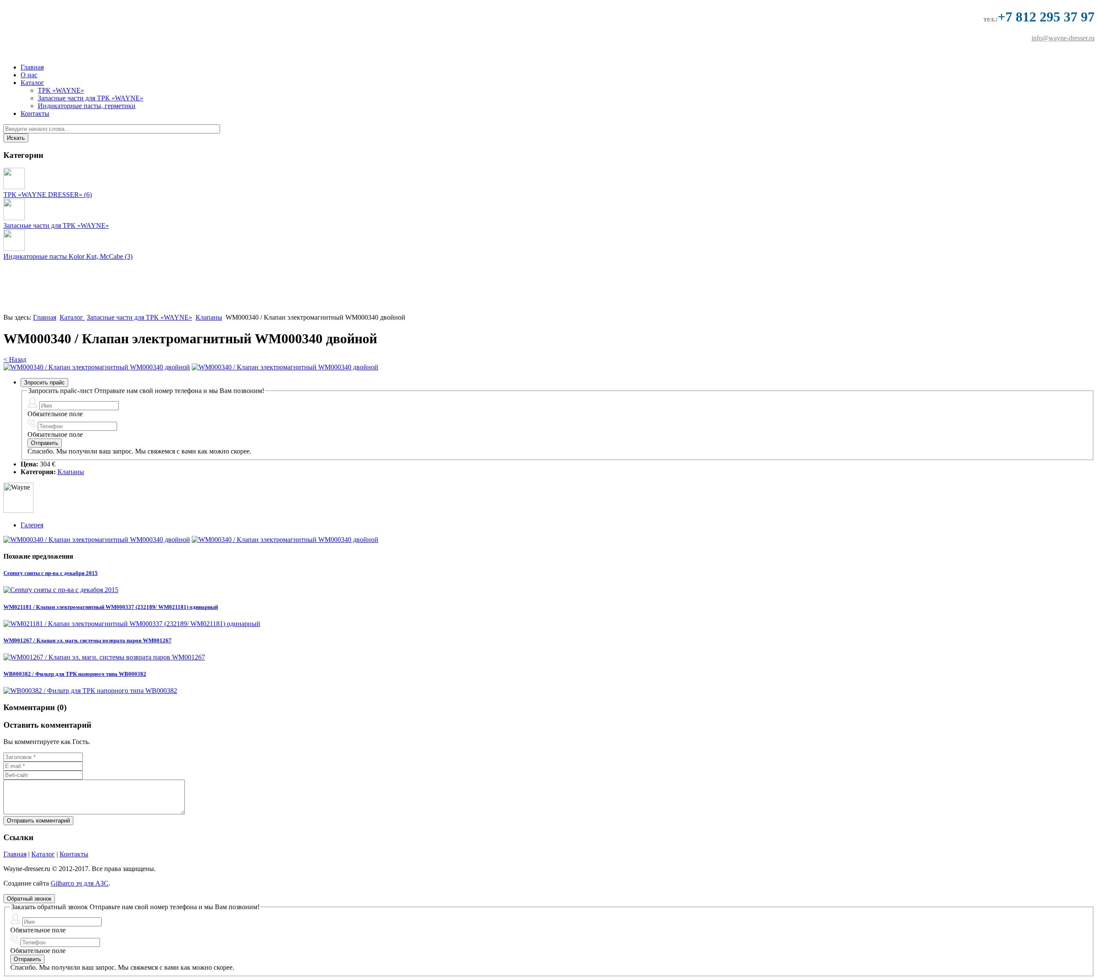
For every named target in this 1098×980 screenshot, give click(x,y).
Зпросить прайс (44, 382)
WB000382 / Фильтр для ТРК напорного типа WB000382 (74, 674)
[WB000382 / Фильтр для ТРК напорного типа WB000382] (90, 690)
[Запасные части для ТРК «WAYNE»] (14, 217)
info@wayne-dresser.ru (1063, 38)
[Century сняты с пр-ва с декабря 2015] (60, 589)
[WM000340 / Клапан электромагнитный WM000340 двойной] (96, 367)
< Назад (14, 359)
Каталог (32, 82)
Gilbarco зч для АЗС (80, 883)
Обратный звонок (29, 898)
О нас (29, 75)
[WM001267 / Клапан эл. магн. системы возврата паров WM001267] (104, 657)
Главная (32, 67)
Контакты (35, 113)
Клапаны (209, 317)
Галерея (32, 525)
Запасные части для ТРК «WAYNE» (90, 98)
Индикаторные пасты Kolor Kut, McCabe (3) (68, 256)
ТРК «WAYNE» (61, 90)
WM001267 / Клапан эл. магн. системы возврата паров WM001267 (87, 640)
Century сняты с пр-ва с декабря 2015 (50, 573)
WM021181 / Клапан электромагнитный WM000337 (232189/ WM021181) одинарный (110, 607)
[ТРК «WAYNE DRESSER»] (14, 187)
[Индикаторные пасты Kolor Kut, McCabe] (14, 248)
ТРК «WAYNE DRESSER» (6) (47, 194)
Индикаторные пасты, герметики (87, 105)
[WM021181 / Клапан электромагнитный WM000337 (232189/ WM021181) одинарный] (131, 623)
